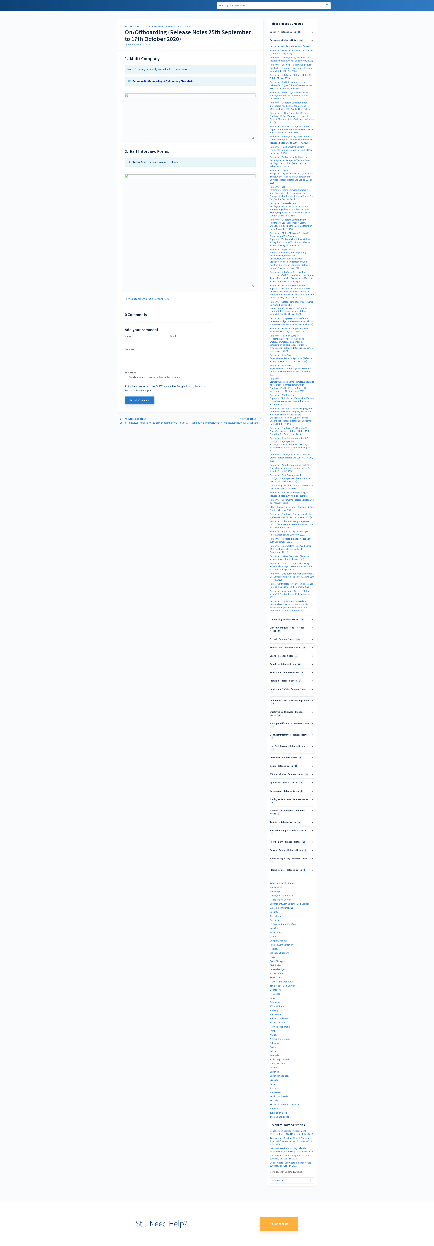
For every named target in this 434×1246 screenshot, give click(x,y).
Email (173, 336)
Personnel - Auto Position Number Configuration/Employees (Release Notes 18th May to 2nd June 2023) (291, 478)
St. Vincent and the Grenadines (285, 1104)
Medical (274, 949)
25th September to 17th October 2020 (147, 299)
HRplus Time (276, 977)
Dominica (274, 1072)
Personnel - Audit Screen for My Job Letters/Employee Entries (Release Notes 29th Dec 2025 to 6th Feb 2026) (291, 85)
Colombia (274, 1067)
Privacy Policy (194, 386)
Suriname (274, 1108)
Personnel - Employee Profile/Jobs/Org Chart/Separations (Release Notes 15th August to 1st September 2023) (290, 431)
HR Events (275, 994)
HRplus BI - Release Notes (285, 681)
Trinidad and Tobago (280, 1117)
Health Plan (275, 932)
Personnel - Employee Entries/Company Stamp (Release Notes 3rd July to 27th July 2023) (291, 458)
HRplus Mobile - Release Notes (287, 870)
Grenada (274, 1080)
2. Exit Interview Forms (147, 151)
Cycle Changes (277, 961)
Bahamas (274, 1043)
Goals (272, 998)
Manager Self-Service (281, 900)
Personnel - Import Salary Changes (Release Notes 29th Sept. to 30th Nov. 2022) (292, 533)
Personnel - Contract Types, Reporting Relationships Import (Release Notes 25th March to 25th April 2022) (291, 566)
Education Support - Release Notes (288, 832)
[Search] (327, 6)
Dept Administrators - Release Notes (289, 736)
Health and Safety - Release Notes (288, 691)
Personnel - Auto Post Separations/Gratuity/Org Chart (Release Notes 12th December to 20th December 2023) (290, 370)
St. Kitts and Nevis (279, 1096)
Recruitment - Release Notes (287, 842)
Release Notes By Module (150, 26)
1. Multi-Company (142, 59)
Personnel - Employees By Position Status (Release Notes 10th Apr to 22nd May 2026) (291, 59)
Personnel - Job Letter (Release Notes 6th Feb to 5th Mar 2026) (291, 77)
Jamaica (274, 1088)
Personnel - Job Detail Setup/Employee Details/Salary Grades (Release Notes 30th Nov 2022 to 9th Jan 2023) (291, 524)
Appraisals (275, 1002)
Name (128, 336)
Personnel (275, 920)
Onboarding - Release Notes (286, 619)
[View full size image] (190, 117)
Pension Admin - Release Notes (288, 850)
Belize (273, 1051)
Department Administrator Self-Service (289, 904)
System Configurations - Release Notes (287, 629)
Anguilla (274, 1035)
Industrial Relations (279, 1018)
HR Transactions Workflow (283, 924)
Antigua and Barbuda (280, 1039)
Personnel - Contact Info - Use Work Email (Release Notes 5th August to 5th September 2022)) (290, 549)
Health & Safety (277, 1022)
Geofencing (276, 990)
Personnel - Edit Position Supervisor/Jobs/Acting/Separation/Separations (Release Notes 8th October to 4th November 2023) (292, 400)
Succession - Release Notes (286, 791)
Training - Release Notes (285, 822)
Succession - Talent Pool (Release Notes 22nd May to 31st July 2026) (290, 1157)
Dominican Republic (279, 1076)
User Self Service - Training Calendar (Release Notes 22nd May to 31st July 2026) (291, 1150)
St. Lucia (274, 1100)
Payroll (273, 957)
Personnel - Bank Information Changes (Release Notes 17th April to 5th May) (289, 494)
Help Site (129, 26)
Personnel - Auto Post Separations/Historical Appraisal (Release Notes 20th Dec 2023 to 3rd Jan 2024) (291, 358)
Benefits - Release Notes (285, 664)
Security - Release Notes (285, 32)
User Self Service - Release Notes (287, 748)
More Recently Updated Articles (286, 1172)
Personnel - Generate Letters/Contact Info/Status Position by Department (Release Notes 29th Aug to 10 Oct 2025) (290, 106)
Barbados (275, 1047)
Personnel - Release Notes (179, 26)
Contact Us (280, 1224)
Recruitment (276, 916)
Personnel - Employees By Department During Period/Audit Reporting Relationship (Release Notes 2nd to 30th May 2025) (291, 139)
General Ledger (277, 969)
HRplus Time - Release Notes (287, 647)
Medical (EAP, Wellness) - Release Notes (287, 812)
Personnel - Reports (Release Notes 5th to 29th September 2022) (291, 540)
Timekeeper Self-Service (282, 986)
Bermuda (274, 1055)
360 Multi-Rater (277, 1006)
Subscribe (130, 372)
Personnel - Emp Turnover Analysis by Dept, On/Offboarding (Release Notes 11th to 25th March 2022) (292, 577)
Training (274, 1010)
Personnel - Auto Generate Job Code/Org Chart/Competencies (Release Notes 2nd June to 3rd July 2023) (291, 468)
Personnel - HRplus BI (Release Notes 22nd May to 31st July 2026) (291, 52)
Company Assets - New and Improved (289, 702)
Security (274, 912)
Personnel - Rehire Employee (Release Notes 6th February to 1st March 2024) (289, 330)
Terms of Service (134, 390)
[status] (190, 69)
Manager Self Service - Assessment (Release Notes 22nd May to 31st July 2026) (291, 1132)
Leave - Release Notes (284, 656)
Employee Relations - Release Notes (289, 801)
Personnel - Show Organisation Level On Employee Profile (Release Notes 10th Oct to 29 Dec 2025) (291, 95)
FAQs (272, 1031)
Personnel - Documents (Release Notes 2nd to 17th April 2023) (292, 501)
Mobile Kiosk (276, 887)
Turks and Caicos (278, 1113)
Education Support (279, 953)
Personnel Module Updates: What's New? (290, 46)
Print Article (278, 1180)
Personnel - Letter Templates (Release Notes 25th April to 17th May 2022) (289, 558)
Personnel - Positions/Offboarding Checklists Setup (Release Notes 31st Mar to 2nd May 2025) (291, 150)
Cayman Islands (277, 1063)
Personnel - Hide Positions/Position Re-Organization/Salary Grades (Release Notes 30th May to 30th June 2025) (292, 129)
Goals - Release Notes (283, 766)
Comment (130, 349)
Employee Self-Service (281, 895)
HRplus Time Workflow (281, 981)
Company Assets (278, 941)
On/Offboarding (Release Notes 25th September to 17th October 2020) (188, 35)
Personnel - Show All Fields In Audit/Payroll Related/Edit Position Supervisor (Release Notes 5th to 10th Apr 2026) (291, 68)
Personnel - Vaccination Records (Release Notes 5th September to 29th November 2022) (291, 594)
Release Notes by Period (282, 883)
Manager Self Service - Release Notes (289, 725)
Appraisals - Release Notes (286, 782)
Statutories (275, 965)
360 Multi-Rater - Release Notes (288, 774)
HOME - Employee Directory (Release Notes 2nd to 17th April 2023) (292, 508)
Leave (273, 936)
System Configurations (281, 908)
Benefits (274, 928)
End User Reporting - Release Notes (288, 860)
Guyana (273, 1084)
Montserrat (275, 1092)
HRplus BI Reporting (280, 1027)
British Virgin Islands (280, 1059)
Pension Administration (281, 945)
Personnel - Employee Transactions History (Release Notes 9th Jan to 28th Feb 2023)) (291, 515)
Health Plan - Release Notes (286, 672)
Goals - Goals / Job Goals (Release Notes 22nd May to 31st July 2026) (290, 1164)
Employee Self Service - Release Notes (287, 713)
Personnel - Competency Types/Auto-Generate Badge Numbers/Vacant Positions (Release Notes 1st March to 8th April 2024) (292, 321)
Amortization (276, 973)
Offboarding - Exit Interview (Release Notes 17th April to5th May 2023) (291, 487)
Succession (275, 1014)
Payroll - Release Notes (284, 639)
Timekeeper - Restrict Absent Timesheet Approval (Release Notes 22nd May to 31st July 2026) (291, 1141)
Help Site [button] (107, 2)
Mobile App (275, 891)
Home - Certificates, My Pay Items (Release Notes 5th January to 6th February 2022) (291, 585)
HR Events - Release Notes (285, 757)
